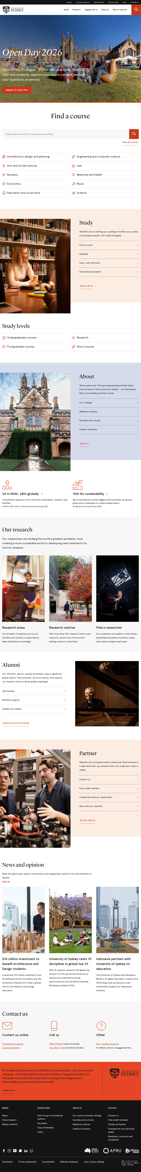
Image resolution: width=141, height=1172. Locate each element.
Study (66, 10)
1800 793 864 (56, 1044)
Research (76, 10)
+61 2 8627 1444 (57, 1047)
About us (105, 10)
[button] (136, 10)
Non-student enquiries (107, 1044)
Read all (6, 881)
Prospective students (12, 1044)
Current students (10, 1047)
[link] (69, 2)
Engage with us (91, 10)
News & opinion (120, 10)
